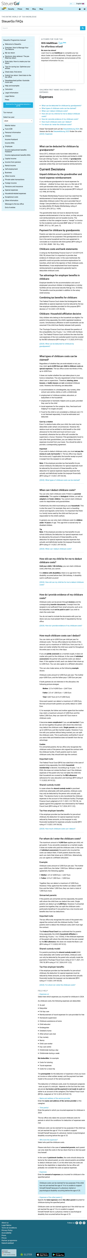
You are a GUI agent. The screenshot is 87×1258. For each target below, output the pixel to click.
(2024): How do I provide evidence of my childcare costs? (60, 626)
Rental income (10, 166)
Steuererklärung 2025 (61, 131)
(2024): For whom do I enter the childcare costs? (57, 985)
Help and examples (12, 86)
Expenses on (44, 994)
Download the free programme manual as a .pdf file (18, 105)
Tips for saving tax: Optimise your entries (17, 67)
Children (43, 90)
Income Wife (9, 143)
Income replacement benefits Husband (16, 151)
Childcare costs (68, 90)
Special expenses (11, 190)
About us (5, 1223)
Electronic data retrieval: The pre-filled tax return (17, 57)
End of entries (10, 207)
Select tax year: (9, 117)
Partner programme (9, 1240)
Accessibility (6, 1233)
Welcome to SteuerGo (13, 44)
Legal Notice (9, 96)
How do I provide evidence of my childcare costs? (60, 119)
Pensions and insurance (14, 187)
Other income (10, 176)
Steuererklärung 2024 (71, 129)
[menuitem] (77, 3)
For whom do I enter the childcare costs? (57, 125)
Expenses (43, 92)
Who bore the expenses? (49, 1140)
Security (11, 9)
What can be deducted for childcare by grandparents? (61, 106)
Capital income (10, 159)
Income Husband (11, 139)
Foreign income (11, 183)
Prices (20, 9)
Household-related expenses (15, 193)
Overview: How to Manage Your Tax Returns (16, 48)
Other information (11, 200)
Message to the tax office (14, 204)
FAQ (27, 9)
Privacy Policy (7, 1230)
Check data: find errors (13, 72)
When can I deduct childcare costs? (55, 111)
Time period (44, 1108)
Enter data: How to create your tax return (17, 62)
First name (54, 90)
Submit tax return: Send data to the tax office (18, 76)
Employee (8, 146)
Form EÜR (8, 129)
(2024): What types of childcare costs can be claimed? (59, 480)
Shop (41, 9)
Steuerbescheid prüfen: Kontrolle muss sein (17, 81)
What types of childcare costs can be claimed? (59, 108)
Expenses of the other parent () (51, 1197)
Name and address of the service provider (55, 1098)
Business (8, 173)
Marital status (10, 125)
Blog (34, 9)
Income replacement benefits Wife (17, 155)
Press (7, 100)
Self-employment (11, 169)
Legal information (11, 93)
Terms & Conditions (9, 1228)
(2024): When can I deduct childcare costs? (55, 549)
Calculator (9, 89)
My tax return (10, 53)
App (3, 9)
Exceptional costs (11, 197)
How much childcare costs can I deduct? (57, 122)
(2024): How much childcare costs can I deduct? (57, 829)
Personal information (13, 132)
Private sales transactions (14, 180)
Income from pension (13, 162)
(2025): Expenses (45, 134)
